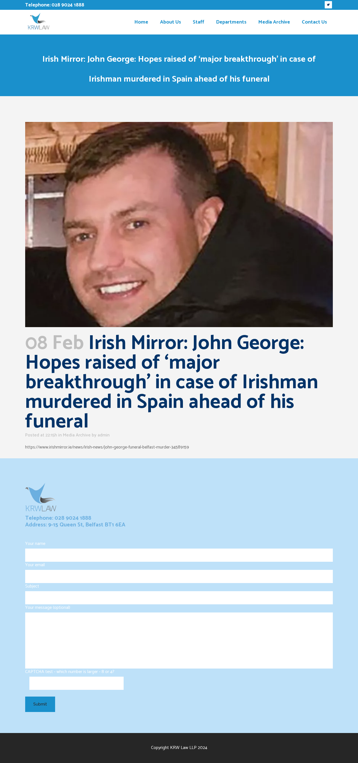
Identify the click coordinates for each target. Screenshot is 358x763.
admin (104, 435)
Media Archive (77, 435)
